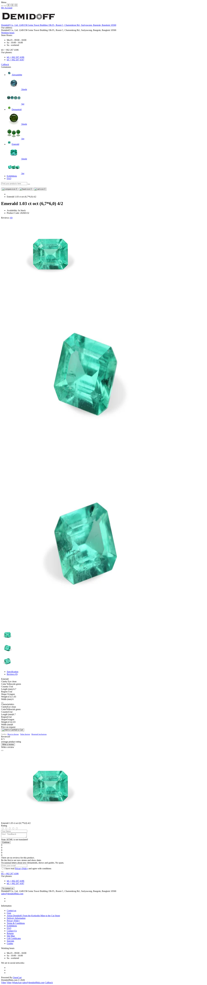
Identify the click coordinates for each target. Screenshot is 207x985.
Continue (5, 842)
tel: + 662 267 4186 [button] (10, 873)
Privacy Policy (21, 868)
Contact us (11, 910)
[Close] (2, 750)
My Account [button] (6, 8)
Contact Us (12, 931)
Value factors (25, 734)
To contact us (7, 888)
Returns (10, 933)
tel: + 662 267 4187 (15, 59)
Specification (12, 671)
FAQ (9, 178)
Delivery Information (16, 918)
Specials (10, 941)
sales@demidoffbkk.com (12, 893)
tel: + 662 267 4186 (15, 57)
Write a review (8, 744)
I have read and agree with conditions (28, 868)
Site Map (11, 936)
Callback (5, 64)
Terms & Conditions (16, 923)
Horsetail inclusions (39, 734)
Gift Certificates (14, 938)
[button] (58, 25)
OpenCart (17, 977)
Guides (10, 943)
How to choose (13, 734)
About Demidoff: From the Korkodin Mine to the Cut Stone (33, 915)
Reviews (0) (12, 674)
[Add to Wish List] (2, 702)
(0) (11, 218)
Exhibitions (12, 176)
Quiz (9, 913)
